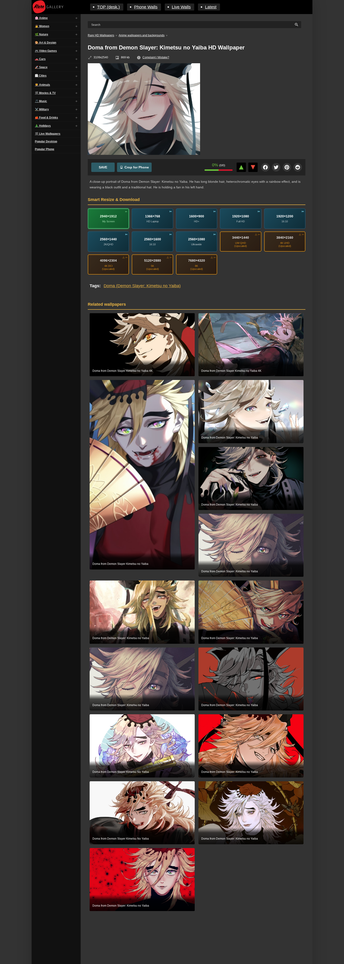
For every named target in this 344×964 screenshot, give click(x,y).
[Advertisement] (256, 97)
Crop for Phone (136, 167)
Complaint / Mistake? (156, 57)
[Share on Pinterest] (287, 167)
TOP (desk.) (108, 7)
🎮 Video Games (46, 50)
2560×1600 (152, 239)
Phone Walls (145, 7)
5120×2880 (152, 260)
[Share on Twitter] (276, 167)
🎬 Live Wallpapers (47, 133)
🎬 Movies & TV (45, 93)
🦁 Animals (42, 84)
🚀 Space (41, 67)
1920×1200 (284, 216)
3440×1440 (240, 237)
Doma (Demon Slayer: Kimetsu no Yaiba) (142, 285)
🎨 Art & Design (45, 42)
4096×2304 (108, 260)
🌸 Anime (41, 18)
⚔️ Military (42, 109)
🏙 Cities (41, 75)
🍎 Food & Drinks (46, 117)
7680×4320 (196, 260)
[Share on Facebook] (265, 167)
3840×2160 (284, 237)
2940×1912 (108, 216)
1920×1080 (240, 216)
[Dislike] (253, 167)
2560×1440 (108, 239)
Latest (210, 7)
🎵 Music (41, 101)
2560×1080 (196, 239)
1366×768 (152, 216)
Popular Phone (44, 149)
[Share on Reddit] (297, 167)
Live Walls (181, 7)
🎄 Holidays (43, 125)
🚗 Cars (40, 59)
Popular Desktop (46, 141)
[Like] (241, 167)
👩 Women (42, 26)
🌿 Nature (41, 34)
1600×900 (196, 216)
